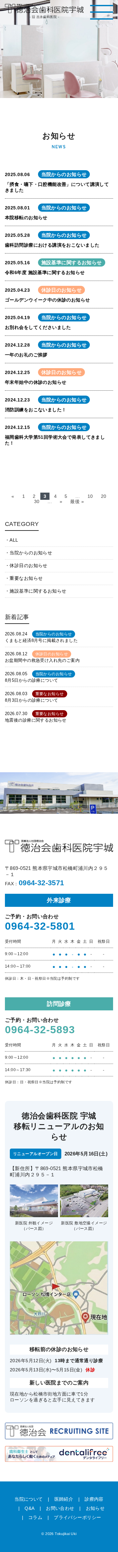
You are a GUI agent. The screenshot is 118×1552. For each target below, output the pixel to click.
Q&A (29, 1508)
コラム (35, 1517)
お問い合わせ (60, 1508)
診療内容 (94, 1499)
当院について (28, 1499)
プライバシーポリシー (77, 1517)
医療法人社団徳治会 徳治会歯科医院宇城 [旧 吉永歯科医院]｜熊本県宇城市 (44, 8)
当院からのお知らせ (31, 552)
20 (104, 496)
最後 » (77, 501)
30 (37, 501)
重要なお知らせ (26, 578)
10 (90, 496)
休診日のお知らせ (28, 565)
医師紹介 (63, 1499)
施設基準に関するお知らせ (38, 591)
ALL (14, 540)
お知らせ (95, 1508)
